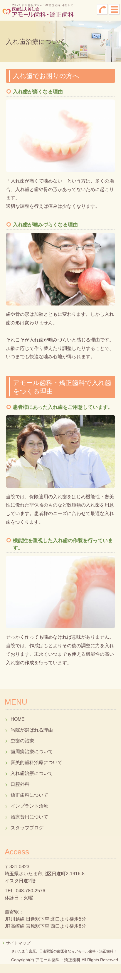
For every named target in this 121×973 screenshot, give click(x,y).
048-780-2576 (30, 890)
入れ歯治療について (32, 773)
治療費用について (29, 816)
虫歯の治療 (22, 740)
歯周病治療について (32, 751)
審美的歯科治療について (36, 762)
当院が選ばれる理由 (32, 730)
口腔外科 (20, 784)
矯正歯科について (29, 795)
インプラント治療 (29, 805)
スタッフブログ (27, 827)
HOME (18, 719)
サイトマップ (18, 943)
